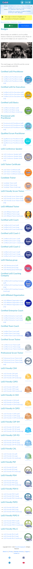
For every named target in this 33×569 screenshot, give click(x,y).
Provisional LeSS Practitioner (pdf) (13, 123)
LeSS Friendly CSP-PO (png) (11, 442)
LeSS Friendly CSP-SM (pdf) (11, 427)
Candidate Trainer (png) (10, 185)
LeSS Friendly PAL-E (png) (10, 536)
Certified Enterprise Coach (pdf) (12, 316)
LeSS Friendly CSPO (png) (10, 389)
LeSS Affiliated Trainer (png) (11, 214)
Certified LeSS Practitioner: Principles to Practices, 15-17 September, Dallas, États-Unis (19, 8)
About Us (5, 551)
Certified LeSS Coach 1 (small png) (13, 243)
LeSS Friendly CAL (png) (10, 456)
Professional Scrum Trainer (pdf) (12, 358)
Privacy (11, 551)
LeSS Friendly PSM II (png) (11, 496)
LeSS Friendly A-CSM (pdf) (11, 400)
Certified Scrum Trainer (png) (11, 347)
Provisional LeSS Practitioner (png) (13, 125)
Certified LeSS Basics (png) (11, 110)
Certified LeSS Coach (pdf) (11, 225)
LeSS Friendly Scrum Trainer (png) (13, 198)
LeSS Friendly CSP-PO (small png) (13, 444)
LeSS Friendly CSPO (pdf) (10, 387)
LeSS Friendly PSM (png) (10, 483)
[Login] (22, 2)
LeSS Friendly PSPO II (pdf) (11, 521)
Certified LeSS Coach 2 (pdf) (11, 252)
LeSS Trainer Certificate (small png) (13, 174)
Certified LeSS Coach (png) (11, 227)
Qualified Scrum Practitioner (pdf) (13, 138)
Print (11, 26)
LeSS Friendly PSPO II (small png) (13, 525)
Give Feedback (25, 26)
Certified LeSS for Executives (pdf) (13, 92)
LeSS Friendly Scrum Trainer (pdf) (13, 196)
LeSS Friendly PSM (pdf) (10, 480)
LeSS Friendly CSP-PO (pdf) (11, 440)
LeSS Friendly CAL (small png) (12, 458)
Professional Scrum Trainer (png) (12, 360)
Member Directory (19, 551)
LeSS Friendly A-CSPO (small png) (13, 418)
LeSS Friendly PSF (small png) (12, 471)
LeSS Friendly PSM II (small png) (12, 498)
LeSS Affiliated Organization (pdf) (13, 300)
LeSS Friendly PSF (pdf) (10, 467)
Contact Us (16, 553)
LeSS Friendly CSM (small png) (12, 378)
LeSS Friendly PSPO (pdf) (10, 507)
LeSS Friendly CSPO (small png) (12, 391)
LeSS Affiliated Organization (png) (13, 302)
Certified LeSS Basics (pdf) (11, 108)
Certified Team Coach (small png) (13, 335)
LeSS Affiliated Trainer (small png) (13, 216)
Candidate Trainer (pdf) (10, 183)
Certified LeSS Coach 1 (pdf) (11, 238)
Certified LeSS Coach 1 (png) (11, 240)
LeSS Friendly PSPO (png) (10, 509)
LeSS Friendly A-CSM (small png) (13, 404)
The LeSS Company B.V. (20, 547)
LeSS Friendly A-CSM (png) (11, 402)
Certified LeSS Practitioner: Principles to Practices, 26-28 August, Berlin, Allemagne (19, 12)
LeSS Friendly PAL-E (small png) (12, 538)
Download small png (28, 84)
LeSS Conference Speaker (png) (12, 156)
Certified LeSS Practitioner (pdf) (12, 77)
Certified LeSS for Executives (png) (13, 94)
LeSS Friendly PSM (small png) (12, 485)
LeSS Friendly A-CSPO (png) (11, 416)
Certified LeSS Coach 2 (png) (11, 254)
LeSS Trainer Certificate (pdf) (11, 169)
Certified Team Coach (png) (11, 333)
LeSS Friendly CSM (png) (10, 375)
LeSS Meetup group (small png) (12, 269)
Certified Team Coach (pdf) (11, 331)
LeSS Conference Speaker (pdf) (12, 154)
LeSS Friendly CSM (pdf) (10, 373)
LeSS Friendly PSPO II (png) (11, 523)
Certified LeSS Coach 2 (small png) (13, 256)
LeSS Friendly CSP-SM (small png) (13, 431)
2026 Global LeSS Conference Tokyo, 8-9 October (19, 6)
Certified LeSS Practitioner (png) (12, 79)
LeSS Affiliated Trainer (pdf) (11, 212)
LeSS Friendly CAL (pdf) (10, 454)
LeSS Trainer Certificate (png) (11, 172)
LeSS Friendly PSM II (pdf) (11, 494)
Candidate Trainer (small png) (11, 187)
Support (27, 551)
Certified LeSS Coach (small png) (12, 229)
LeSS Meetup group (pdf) (10, 265)
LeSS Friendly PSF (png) (10, 469)
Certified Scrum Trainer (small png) (13, 349)
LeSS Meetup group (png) (10, 267)
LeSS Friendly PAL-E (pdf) (10, 534)
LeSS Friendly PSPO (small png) (12, 511)
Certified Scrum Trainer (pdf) (11, 345)
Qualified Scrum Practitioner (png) (13, 141)
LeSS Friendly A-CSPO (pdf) (11, 414)
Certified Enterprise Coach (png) (12, 318)
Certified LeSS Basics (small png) (12, 112)
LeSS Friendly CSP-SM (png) (11, 429)
